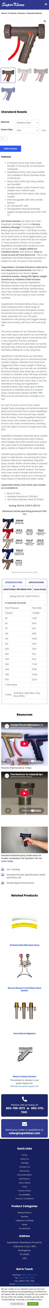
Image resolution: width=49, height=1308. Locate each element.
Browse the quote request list (24, 1086)
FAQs (24, 1186)
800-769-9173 (15, 1108)
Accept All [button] (33, 1304)
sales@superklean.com (24, 1133)
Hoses (24, 1224)
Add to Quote (10, 148)
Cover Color (7, 129)
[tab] (13, 582)
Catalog (24, 1163)
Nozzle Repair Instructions (20, 882)
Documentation (24, 1174)
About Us (24, 1159)
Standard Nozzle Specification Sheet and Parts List (26, 876)
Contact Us (24, 1166)
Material (5, 122)
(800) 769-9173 (29, 1274)
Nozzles (21, 13)
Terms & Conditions (24, 1198)
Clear (44, 130)
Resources (24, 1170)
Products (12, 13)
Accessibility (24, 1194)
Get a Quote (24, 1182)
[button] (46, 4)
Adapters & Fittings (25, 1220)
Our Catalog (13, 869)
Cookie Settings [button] (17, 1304)
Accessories (24, 1228)
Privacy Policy (24, 1190)
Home (4, 13)
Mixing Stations (24, 1212)
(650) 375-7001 (26, 1277)
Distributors (24, 1178)
